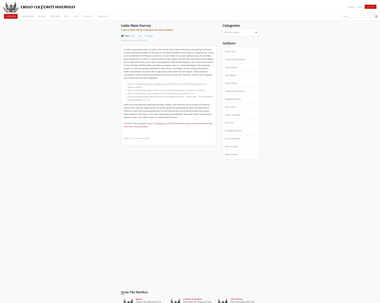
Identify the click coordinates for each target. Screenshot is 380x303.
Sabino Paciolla (231, 154)
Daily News (54, 16)
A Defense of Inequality (192, 299)
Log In (359, 7)
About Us (88, 16)
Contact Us (102, 16)
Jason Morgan (230, 75)
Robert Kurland (231, 146)
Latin (140, 36)
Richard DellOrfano (233, 138)
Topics (76, 16)
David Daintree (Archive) (235, 59)
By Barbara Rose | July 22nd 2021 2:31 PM (134, 40)
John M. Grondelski (233, 115)
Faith (133, 36)
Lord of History (236, 299)
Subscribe (370, 7)
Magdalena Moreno (233, 99)
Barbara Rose (230, 51)
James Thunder (231, 83)
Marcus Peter (230, 107)
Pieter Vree (229, 123)
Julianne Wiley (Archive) (235, 91)
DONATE (351, 7)
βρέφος (139, 299)
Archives (41, 16)
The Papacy (148, 36)
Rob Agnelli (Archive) (233, 131)
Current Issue (27, 16)
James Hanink (231, 67)
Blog (66, 16)
